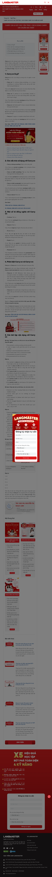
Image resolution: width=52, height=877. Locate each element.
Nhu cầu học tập (19, 451)
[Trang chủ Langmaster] (10, 2)
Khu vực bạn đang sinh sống (22, 445)
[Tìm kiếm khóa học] (45, 2)
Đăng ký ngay (26, 458)
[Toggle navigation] (48, 2)
